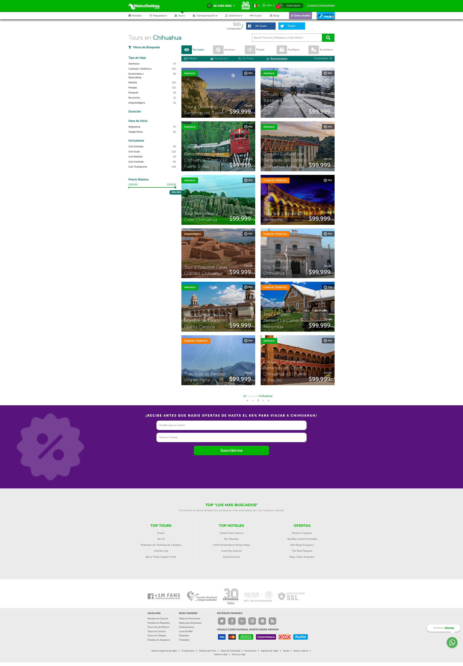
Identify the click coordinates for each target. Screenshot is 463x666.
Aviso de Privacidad (230, 651)
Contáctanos (188, 651)
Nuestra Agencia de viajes (164, 651)
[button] (209, 15)
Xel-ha (161, 539)
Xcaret (161, 533)
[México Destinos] (146, 5)
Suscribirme (231, 450)
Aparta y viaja (220, 654)
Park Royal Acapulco (302, 544)
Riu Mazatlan (231, 539)
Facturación (250, 651)
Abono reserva (300, 651)
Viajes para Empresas (190, 623)
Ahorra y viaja (238, 654)
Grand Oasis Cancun (231, 533)
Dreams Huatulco (302, 533)
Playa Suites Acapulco (302, 556)
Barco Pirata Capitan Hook (161, 556)
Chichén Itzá (161, 550)
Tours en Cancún (156, 631)
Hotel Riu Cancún (231, 550)
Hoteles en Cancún (157, 618)
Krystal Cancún (231, 556)
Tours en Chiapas (156, 635)
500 (237, 24)
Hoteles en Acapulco (158, 640)
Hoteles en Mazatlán (158, 623)
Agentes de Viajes (270, 651)
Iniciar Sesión (293, 5)
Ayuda (286, 651)
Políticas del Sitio (207, 651)
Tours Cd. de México (158, 627)
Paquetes (184, 635)
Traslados (184, 640)
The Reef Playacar (302, 550)
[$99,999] (175, 187)
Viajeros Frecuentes (189, 618)
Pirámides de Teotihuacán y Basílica (161, 544)
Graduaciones (186, 627)
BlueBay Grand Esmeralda (302, 539)
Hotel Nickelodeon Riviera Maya (231, 544)
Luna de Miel (186, 631)
